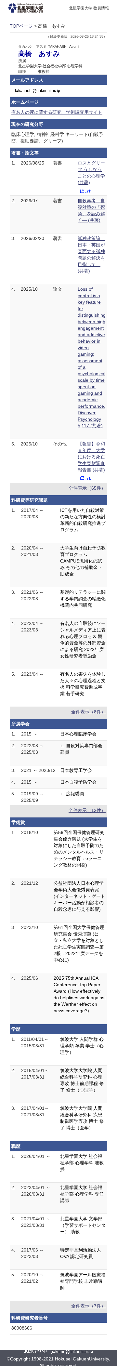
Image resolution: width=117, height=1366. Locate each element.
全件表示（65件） (87, 488)
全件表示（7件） (88, 1305)
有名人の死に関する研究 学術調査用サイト (56, 112)
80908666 (21, 1328)
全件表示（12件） (87, 810)
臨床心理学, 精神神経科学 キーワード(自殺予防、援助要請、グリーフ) (57, 137)
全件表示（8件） (88, 711)
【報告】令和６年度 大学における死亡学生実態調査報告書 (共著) (91, 456)
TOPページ (21, 26)
